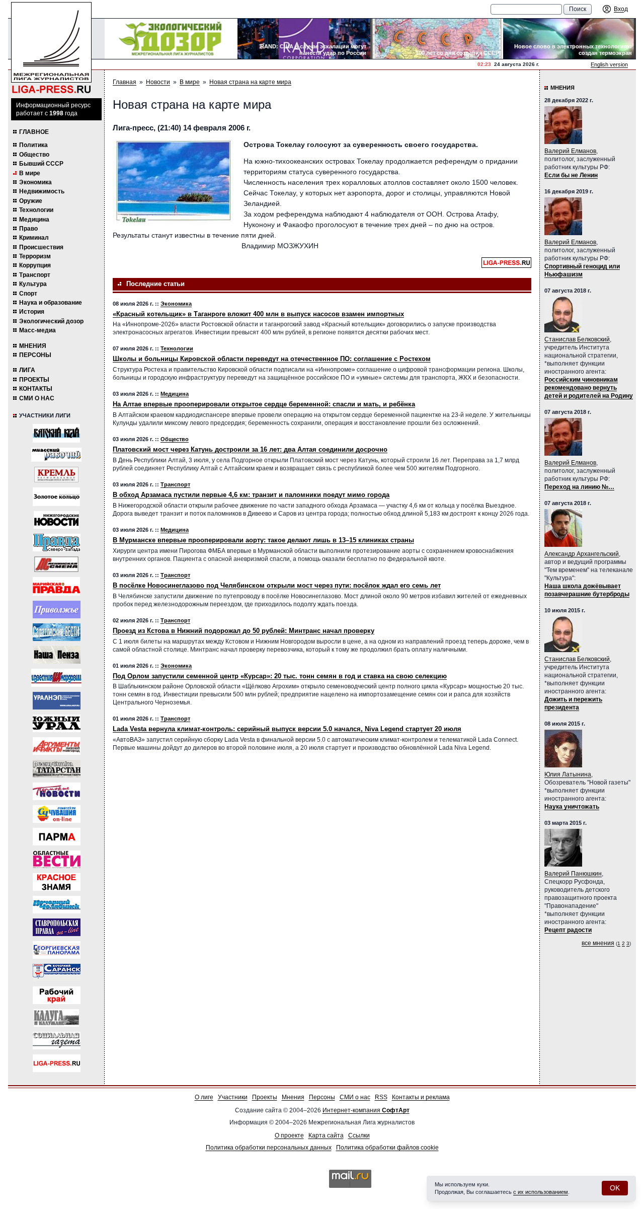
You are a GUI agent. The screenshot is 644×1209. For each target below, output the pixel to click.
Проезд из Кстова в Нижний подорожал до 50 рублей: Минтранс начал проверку (243, 630)
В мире (29, 173)
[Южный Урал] (56, 723)
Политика (33, 145)
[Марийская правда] (56, 586)
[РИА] (56, 474)
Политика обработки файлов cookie (387, 1147)
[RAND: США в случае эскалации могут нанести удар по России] (303, 39)
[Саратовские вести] (56, 632)
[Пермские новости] (56, 791)
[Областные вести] (56, 859)
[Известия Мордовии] (56, 678)
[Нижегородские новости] (56, 520)
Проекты (34, 379)
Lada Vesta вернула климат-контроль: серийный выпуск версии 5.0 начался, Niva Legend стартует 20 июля (287, 729)
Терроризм (35, 256)
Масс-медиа (37, 330)
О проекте (289, 1135)
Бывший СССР (41, 163)
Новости (158, 82)
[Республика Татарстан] (56, 768)
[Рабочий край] (56, 995)
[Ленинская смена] (56, 564)
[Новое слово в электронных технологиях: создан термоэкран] (569, 39)
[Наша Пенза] (56, 655)
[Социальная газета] (56, 1040)
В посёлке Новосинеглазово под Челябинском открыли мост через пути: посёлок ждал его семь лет (277, 585)
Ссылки (359, 1135)
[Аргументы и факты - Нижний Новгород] (56, 746)
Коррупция (35, 265)
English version (609, 64)
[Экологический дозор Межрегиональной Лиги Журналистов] (171, 39)
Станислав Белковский (577, 339)
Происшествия (41, 247)
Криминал (34, 237)
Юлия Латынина (567, 774)
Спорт (28, 293)
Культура (33, 284)
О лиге (204, 1097)
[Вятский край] (56, 433)
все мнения (598, 943)
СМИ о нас (36, 398)
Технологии (36, 210)
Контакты (35, 388)
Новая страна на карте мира (250, 82)
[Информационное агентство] (56, 609)
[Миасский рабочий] (56, 455)
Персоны (35, 355)
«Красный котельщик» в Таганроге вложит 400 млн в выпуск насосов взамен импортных (258, 314)
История (31, 311)
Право (28, 228)
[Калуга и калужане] (56, 1018)
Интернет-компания (366, 1110)
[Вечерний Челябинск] (56, 904)
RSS (381, 1097)
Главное (34, 131)
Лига (27, 370)
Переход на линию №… (579, 486)
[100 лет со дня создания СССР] (436, 39)
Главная (124, 82)
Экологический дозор (51, 321)
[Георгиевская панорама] (56, 950)
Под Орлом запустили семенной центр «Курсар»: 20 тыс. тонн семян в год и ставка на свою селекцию (280, 676)
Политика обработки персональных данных (269, 1147)
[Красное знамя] (56, 882)
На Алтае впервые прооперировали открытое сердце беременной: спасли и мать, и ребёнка (264, 404)
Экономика (35, 182)
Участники (233, 1097)
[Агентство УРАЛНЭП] (56, 700)
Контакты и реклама (421, 1097)
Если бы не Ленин (571, 175)
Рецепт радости (568, 930)
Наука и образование (50, 302)
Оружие (30, 200)
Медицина (34, 219)
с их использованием (540, 1192)
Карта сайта (326, 1135)
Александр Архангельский (581, 553)
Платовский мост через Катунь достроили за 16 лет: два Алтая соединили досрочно (250, 449)
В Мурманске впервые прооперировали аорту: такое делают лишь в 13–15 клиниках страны (263, 540)
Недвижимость (41, 191)
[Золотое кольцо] (56, 496)
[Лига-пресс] (56, 1063)
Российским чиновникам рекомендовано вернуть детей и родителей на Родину (588, 387)
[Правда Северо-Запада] (56, 542)
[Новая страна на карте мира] (173, 181)
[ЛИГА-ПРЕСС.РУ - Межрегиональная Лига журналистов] (51, 48)
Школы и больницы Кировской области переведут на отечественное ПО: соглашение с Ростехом (272, 359)
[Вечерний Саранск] (56, 972)
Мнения (32, 345)
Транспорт (34, 274)
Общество (34, 154)
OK (615, 1188)
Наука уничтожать (571, 806)
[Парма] (56, 836)
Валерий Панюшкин (573, 873)
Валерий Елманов (570, 151)
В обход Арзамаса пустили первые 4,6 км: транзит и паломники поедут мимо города (251, 495)
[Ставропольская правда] (56, 927)
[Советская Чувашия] (56, 814)
